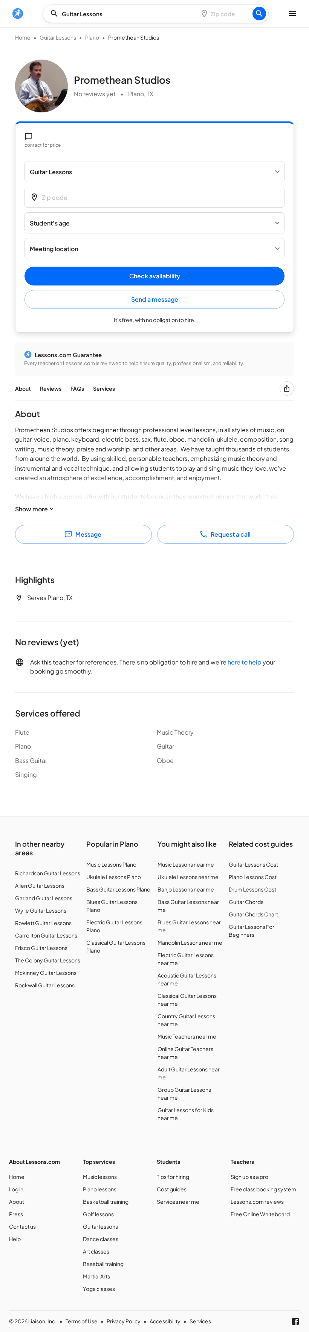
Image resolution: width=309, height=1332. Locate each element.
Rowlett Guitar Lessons (43, 922)
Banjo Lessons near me (186, 889)
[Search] (259, 13)
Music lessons (100, 1176)
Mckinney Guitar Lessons (45, 972)
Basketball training (105, 1201)
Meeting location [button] (54, 249)
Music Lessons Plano (111, 864)
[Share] (287, 388)
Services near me (178, 1201)
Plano (92, 37)
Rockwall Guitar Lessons (45, 985)
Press (16, 1214)
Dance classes (100, 1238)
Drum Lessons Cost (252, 889)
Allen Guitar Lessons (39, 885)
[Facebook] (295, 1321)
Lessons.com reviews (257, 1201)
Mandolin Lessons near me (190, 942)
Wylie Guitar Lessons (40, 910)
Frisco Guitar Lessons (41, 947)
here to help (245, 662)
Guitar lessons (100, 1226)
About (23, 388)
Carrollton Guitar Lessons (46, 935)
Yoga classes (99, 1288)
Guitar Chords (246, 901)
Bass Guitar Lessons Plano (118, 889)
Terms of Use (82, 1321)
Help (15, 1238)
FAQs (77, 388)
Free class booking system (263, 1189)
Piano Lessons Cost (253, 876)
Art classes (96, 1251)
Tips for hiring (173, 1176)
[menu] (18, 13)
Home (23, 37)
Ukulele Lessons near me (188, 876)
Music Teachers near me (187, 1036)
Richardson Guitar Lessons (47, 873)
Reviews (50, 388)
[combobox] (121, 14)
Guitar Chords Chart (253, 914)
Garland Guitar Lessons (43, 898)
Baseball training (103, 1263)
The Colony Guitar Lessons (47, 960)
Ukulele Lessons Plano (113, 876)
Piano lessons (99, 1189)
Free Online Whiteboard (260, 1214)
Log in (16, 1189)
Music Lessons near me (186, 864)
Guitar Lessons (58, 37)
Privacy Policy (124, 1321)
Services (104, 388)
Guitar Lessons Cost (253, 864)
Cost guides (172, 1189)
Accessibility (165, 1321)
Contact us (22, 1226)
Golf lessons (98, 1214)
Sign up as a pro (249, 1176)
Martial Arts (96, 1276)
